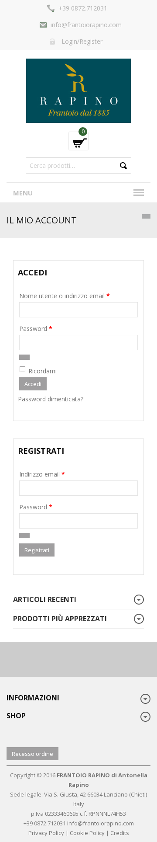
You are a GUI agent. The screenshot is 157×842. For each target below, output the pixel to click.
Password (35, 328)
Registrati (36, 550)
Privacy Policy (46, 833)
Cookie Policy (87, 833)
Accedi (32, 384)
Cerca (123, 165)
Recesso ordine (32, 754)
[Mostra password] (24, 357)
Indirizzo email (42, 474)
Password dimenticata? (50, 399)
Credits (119, 833)
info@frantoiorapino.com (86, 25)
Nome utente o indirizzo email (64, 296)
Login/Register (81, 41)
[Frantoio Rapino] (78, 90)
